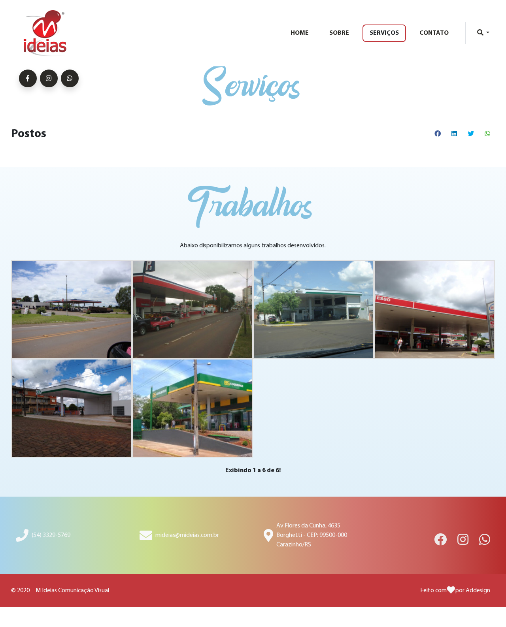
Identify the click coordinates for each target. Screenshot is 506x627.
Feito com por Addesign (455, 590)
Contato (434, 33)
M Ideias (49, 33)
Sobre (339, 33)
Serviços (384, 33)
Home (300, 33)
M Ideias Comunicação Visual (72, 590)
